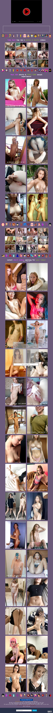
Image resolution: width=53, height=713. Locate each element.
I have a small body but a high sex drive (37, 547)
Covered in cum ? (37, 605)
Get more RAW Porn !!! (26, 699)
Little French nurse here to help (37, 662)
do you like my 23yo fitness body (37, 634)
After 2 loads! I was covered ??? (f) (37, 433)
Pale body (37, 462)
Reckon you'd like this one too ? (15, 192)
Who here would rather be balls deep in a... (15, 318)
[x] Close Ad (49, 711)
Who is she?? (16, 220)
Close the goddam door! (16, 548)
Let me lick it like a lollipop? (37, 290)
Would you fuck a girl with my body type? (37, 490)
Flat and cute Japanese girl (15, 433)
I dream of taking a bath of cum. (37, 318)
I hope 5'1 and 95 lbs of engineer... (15, 490)
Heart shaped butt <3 (15, 634)
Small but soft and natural (15, 691)
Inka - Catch (37, 106)
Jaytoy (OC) (15, 134)
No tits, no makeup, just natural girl (15, 404)
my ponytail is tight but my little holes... (15, 162)
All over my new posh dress (37, 691)
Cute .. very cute (15, 462)
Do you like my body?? (15, 605)
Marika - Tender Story (37, 134)
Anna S (16, 347)
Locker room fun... (37, 220)
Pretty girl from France (37, 519)
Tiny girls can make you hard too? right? (16, 576)
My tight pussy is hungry (15, 290)
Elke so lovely (37, 347)
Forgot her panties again (37, 163)
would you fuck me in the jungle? (37, 192)
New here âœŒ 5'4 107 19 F (16, 106)
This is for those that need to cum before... (37, 404)
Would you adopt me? (16, 662)
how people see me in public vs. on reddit (16, 519)
